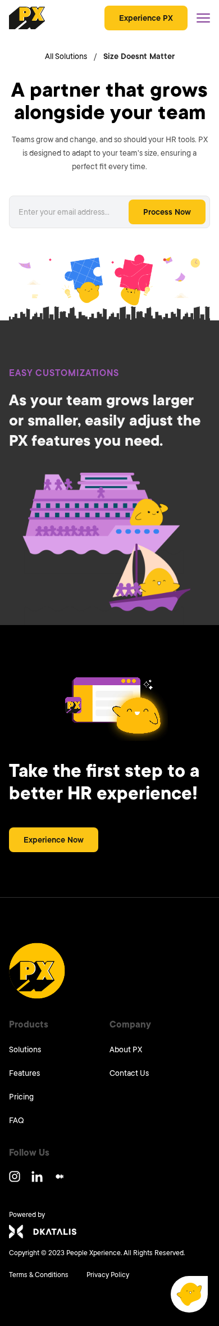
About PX (126, 1049)
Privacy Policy (107, 1275)
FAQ (16, 1120)
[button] (189, 1294)
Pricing (21, 1096)
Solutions (25, 1049)
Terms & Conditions (39, 1275)
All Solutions (66, 56)
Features (24, 1073)
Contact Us (129, 1073)
